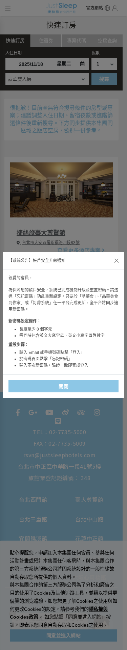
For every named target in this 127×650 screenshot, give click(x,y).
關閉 (63, 386)
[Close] (116, 260)
